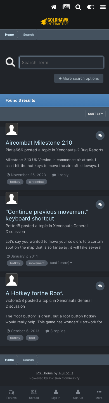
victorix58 (15, 300)
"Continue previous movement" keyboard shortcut (47, 215)
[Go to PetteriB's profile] (12, 198)
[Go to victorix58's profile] (12, 279)
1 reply (62, 175)
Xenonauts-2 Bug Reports (79, 149)
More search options (80, 78)
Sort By (94, 113)
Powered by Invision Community (54, 378)
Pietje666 (14, 149)
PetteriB (13, 225)
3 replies (57, 331)
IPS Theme (44, 373)
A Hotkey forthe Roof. (34, 293)
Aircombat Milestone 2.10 (39, 142)
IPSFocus (65, 373)
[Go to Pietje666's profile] (12, 129)
